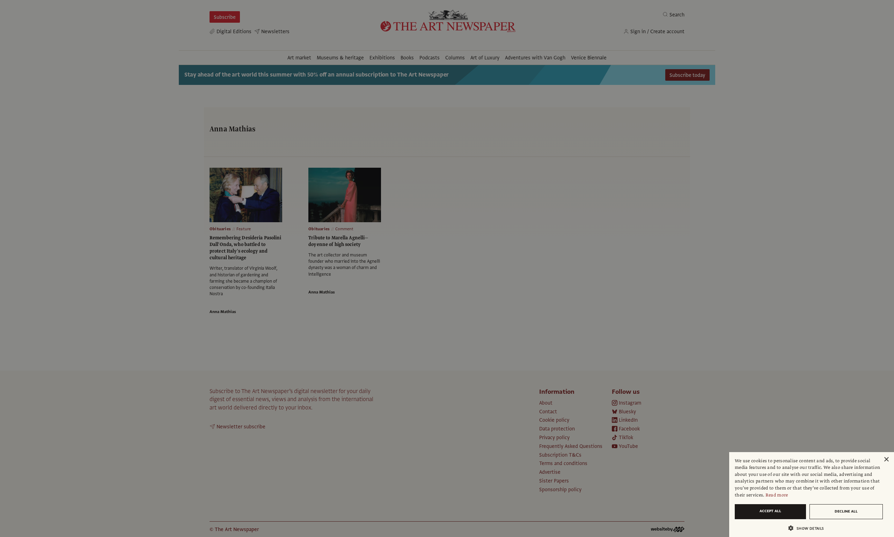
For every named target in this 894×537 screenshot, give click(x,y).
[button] (809, 528)
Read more (776, 495)
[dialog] (811, 494)
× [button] (886, 459)
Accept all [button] (770, 511)
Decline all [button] (846, 511)
